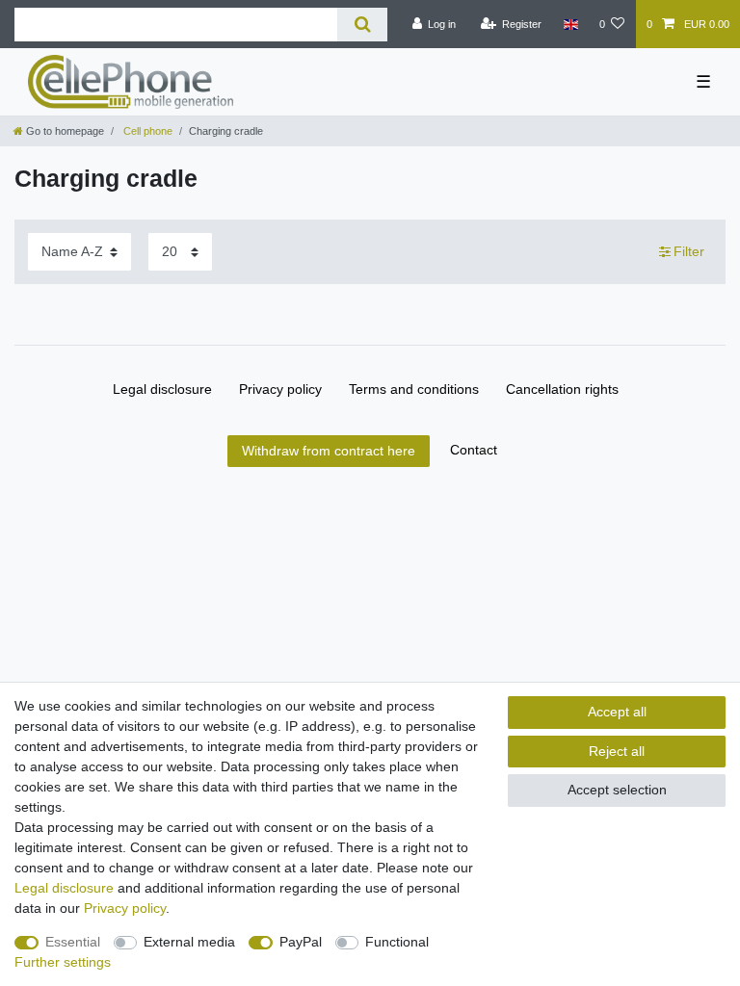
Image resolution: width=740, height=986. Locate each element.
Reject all (617, 751)
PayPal (300, 941)
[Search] (361, 24)
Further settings (62, 962)
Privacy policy (280, 389)
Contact (473, 449)
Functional (397, 941)
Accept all (617, 711)
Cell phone (146, 131)
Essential (72, 941)
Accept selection (617, 789)
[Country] (570, 24)
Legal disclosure (162, 389)
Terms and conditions (414, 389)
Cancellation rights (562, 389)
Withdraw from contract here (328, 450)
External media (189, 941)
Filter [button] (689, 251)
